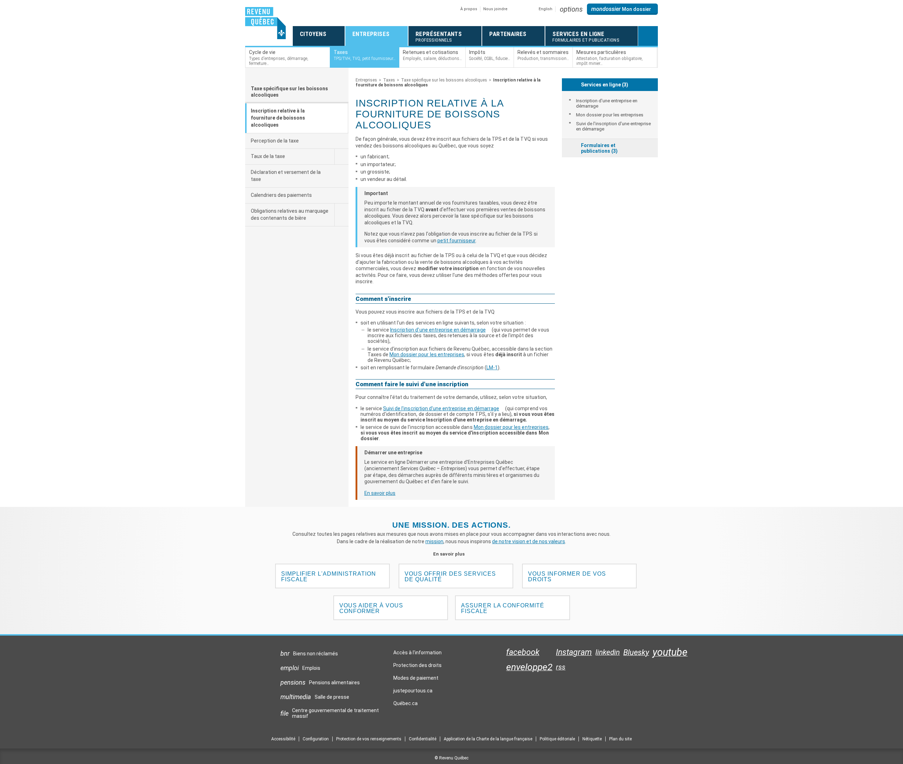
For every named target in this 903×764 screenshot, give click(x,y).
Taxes (389, 80)
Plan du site (620, 738)
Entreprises (366, 80)
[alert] (622, 9)
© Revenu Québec (451, 758)
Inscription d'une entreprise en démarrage (438, 330)
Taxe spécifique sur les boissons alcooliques (289, 92)
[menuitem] (610, 103)
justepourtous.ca (412, 692)
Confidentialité (422, 738)
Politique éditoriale (557, 738)
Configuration (316, 738)
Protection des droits (417, 665)
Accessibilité (283, 738)
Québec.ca (405, 705)
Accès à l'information (417, 652)
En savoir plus (380, 493)
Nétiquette (592, 738)
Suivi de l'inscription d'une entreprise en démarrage (441, 408)
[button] (571, 9)
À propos (468, 9)
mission (434, 541)
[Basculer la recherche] (648, 36)
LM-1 (492, 367)
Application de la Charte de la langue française (488, 738)
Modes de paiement (415, 678)
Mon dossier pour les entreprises (426, 354)
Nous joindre (495, 9)
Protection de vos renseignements (368, 738)
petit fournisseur (456, 240)
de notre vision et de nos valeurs (528, 541)
